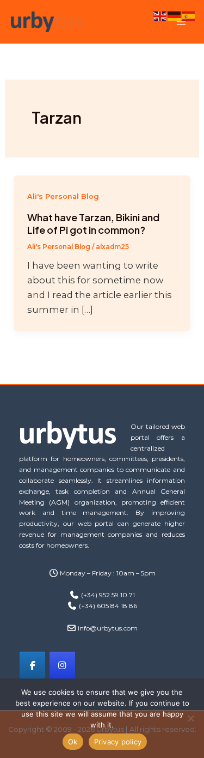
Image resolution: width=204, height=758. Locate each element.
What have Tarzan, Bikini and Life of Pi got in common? (93, 224)
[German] (175, 15)
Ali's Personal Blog (63, 196)
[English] (160, 15)
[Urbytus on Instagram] (62, 665)
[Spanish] (189, 15)
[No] (190, 718)
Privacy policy (118, 741)
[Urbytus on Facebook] (32, 665)
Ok (73, 741)
